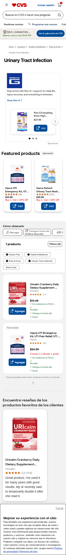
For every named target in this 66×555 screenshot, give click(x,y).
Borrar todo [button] (11, 267)
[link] (44, 294)
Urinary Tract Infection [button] (42, 261)
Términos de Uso (28, 551)
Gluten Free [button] (14, 254)
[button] (55, 244)
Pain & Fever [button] (15, 261)
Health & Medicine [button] (39, 254)
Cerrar (59, 508)
